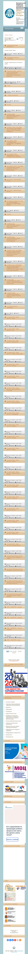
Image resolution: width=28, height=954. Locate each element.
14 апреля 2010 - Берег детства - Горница (13, 365)
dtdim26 (21, 53)
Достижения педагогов (11, 82)
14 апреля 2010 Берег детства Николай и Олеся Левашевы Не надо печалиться (15, 582)
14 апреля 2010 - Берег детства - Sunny (13, 317)
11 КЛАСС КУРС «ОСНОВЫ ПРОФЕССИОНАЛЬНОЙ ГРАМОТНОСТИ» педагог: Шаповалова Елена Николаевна (14, 253)
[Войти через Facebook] (13, 940)
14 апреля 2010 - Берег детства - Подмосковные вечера (13, 473)
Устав (7, 100)
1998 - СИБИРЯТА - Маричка (14, 617)
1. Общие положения (12, 95)
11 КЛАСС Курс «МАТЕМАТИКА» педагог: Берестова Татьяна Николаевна (13, 225)
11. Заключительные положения (12, 307)
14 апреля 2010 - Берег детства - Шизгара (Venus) (14, 544)
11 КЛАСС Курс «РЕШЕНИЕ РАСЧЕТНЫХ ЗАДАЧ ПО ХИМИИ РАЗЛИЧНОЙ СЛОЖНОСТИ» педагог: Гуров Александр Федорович (15, 267)
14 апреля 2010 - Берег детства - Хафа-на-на (13, 533)
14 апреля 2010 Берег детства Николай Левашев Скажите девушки (15, 595)
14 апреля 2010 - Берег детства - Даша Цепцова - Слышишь (13, 389)
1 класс (9, 85)
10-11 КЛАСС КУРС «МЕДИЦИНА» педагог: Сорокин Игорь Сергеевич (14, 155)
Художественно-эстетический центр (14, 67)
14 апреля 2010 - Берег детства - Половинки (13, 485)
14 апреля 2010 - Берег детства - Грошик (13, 377)
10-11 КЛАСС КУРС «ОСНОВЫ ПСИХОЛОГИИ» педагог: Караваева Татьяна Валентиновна (15, 168)
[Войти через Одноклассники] (20, 940)
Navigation (9, 28)
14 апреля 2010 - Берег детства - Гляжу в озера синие (15, 353)
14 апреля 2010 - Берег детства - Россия (13, 509)
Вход (17, 660)
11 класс (9, 214)
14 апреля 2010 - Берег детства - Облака (13, 449)
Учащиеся (8, 91)
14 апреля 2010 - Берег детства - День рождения (13, 401)
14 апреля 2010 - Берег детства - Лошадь (13, 437)
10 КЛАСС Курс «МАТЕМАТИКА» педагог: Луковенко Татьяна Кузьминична (13, 116)
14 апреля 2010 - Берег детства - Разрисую (13, 497)
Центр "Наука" (9, 53)
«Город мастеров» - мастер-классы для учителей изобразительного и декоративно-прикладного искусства (14, 73)
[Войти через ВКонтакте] (10, 940)
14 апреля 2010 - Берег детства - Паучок (13, 460)
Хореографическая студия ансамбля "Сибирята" (14, 612)
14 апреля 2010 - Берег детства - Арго (13, 329)
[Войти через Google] (18, 940)
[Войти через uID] (8, 940)
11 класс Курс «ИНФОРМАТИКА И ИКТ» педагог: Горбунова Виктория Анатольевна (14, 281)
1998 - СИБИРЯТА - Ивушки (14, 607)
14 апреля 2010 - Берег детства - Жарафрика (13, 413)
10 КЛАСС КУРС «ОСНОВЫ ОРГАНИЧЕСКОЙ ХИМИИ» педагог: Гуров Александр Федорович (14, 129)
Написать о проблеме (12, 839)
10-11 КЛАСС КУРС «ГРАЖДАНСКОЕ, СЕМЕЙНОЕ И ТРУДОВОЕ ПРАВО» (14, 142)
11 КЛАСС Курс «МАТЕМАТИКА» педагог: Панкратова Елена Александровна (13, 239)
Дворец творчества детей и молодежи (20, 13)
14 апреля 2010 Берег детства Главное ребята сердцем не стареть (15, 557)
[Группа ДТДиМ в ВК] (14, 947)
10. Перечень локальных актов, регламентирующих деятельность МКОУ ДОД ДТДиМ (15, 203)
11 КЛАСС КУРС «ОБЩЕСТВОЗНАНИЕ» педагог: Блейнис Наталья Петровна (14, 295)
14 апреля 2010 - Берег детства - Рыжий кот (13, 521)
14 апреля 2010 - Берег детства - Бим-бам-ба (13, 341)
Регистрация (12, 660)
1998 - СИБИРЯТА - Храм (13, 640)
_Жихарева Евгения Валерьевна (12, 46)
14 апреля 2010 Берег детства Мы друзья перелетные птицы (15, 569)
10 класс (9, 104)
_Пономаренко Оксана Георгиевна (13, 58)
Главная (6, 35)
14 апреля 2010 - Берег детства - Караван (13, 425)
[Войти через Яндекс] (15, 940)
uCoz (16, 952)
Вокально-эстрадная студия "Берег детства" (14, 324)
